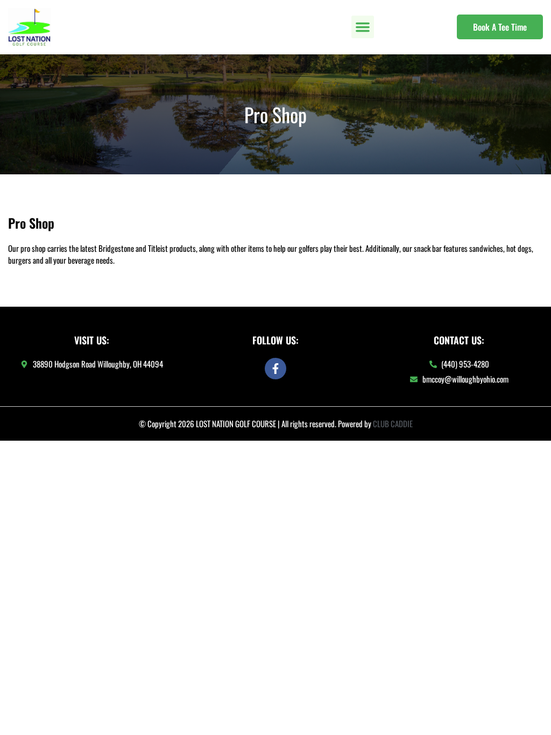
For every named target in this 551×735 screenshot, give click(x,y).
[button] (362, 27)
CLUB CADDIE (393, 423)
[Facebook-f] (275, 368)
